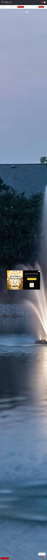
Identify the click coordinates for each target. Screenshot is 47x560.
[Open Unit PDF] (44, 12)
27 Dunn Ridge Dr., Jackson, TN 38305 (10, 133)
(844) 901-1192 (5, 135)
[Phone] (42, 2)
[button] (5, 52)
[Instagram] (4, 137)
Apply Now (37, 28)
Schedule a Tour (4, 558)
